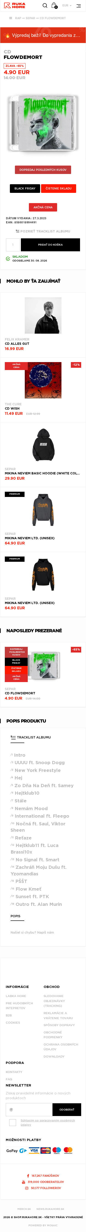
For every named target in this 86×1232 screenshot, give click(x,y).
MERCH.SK (24, 1209)
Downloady (54, 1056)
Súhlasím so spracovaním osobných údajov (48, 1122)
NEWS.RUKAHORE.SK (50, 1209)
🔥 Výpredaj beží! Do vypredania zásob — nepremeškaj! (45, 35)
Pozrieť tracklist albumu (44, 231)
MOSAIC (52, 1225)
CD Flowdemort (53, 18)
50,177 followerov (45, 1188)
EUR (65, 5)
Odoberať (66, 1109)
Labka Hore (16, 996)
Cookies (13, 1022)
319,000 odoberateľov (45, 1182)
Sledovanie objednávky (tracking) (54, 1001)
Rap (18, 18)
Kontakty (14, 1072)
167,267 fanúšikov (45, 1175)
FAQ (9, 1079)
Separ (30, 18)
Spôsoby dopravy (59, 1025)
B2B (9, 1015)
